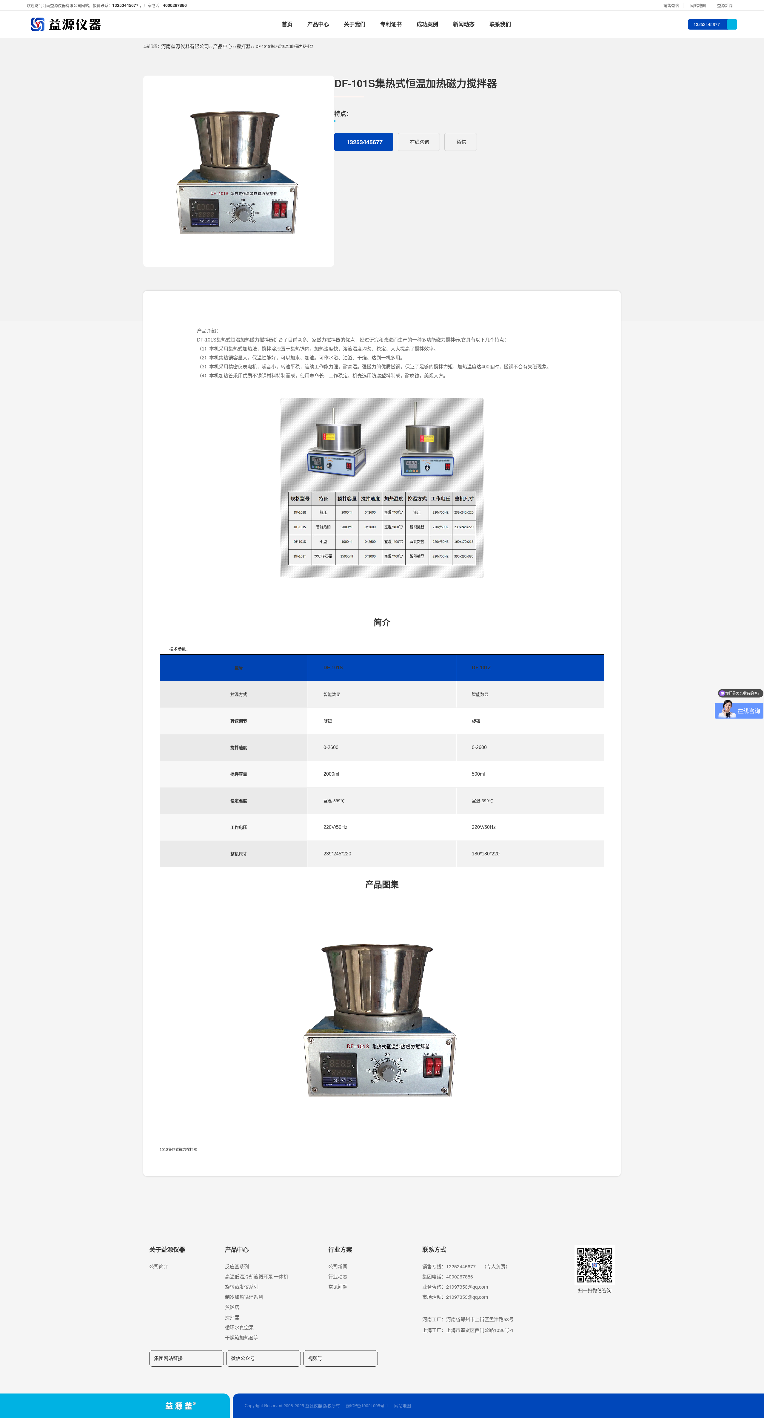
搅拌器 (243, 46)
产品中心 (318, 24)
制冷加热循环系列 (244, 1296)
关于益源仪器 (167, 1249)
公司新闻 (337, 1266)
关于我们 (354, 24)
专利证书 (391, 24)
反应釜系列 (237, 1266)
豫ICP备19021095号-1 (367, 1405)
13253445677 (126, 5)
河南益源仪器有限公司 (185, 46)
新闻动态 (464, 24)
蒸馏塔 (232, 1307)
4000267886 (175, 5)
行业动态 (337, 1276)
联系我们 (500, 24)
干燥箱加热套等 (241, 1337)
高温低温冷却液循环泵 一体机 (256, 1276)
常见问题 (337, 1286)
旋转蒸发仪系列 (241, 1286)
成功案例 (427, 24)
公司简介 (158, 1266)
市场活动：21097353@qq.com (455, 1296)
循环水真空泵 (239, 1327)
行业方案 (340, 1249)
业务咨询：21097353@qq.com (455, 1286)
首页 (287, 24)
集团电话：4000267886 (447, 1276)
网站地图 (402, 1405)
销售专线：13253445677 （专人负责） (466, 1266)
